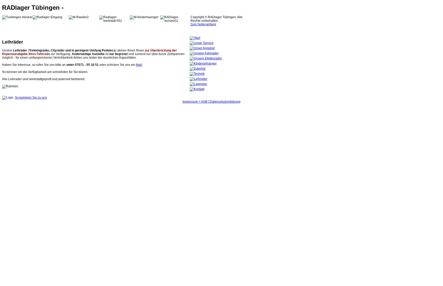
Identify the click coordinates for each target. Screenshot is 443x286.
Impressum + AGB (195, 101)
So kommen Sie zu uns (31, 97)
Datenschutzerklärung (224, 101)
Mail (139, 65)
